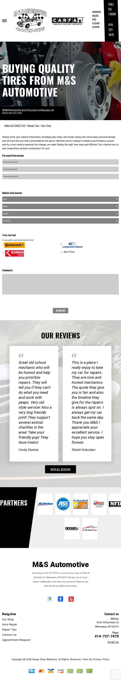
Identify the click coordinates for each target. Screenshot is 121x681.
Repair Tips (33, 125)
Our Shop (8, 619)
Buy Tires (46, 125)
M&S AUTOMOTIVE (14, 125)
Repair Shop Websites (44, 659)
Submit (60, 310)
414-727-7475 (111, 29)
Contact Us (9, 634)
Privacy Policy (101, 659)
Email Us (113, 642)
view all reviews (60, 469)
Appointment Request (16, 639)
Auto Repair (9, 624)
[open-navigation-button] (4, 20)
